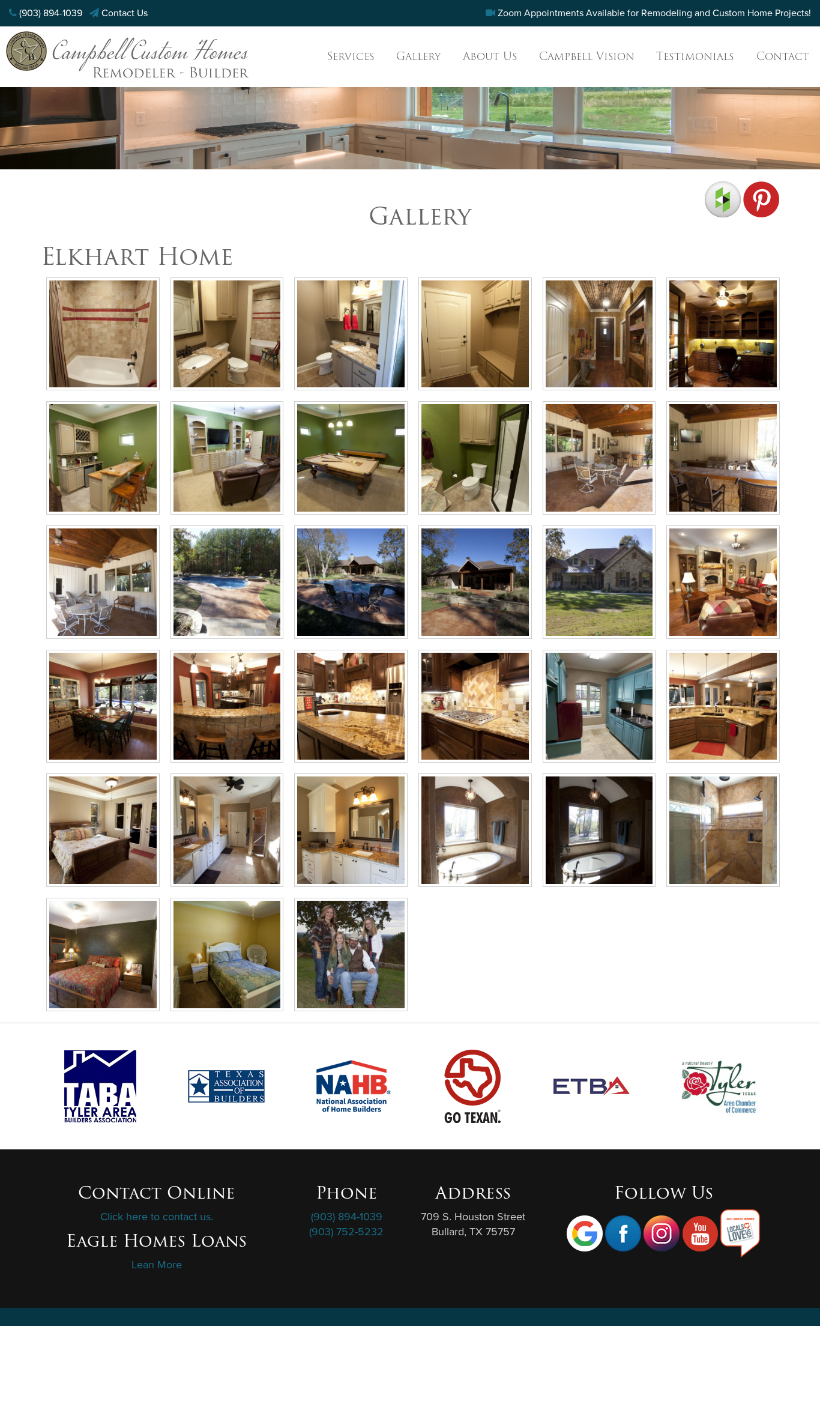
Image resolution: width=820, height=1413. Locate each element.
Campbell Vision (587, 56)
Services (351, 56)
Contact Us (124, 13)
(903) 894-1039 (50, 13)
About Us (490, 56)
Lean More (156, 1264)
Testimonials (695, 56)
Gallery (418, 56)
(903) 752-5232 (346, 1231)
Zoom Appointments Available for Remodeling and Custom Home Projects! (654, 13)
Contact (782, 56)
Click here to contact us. (156, 1216)
